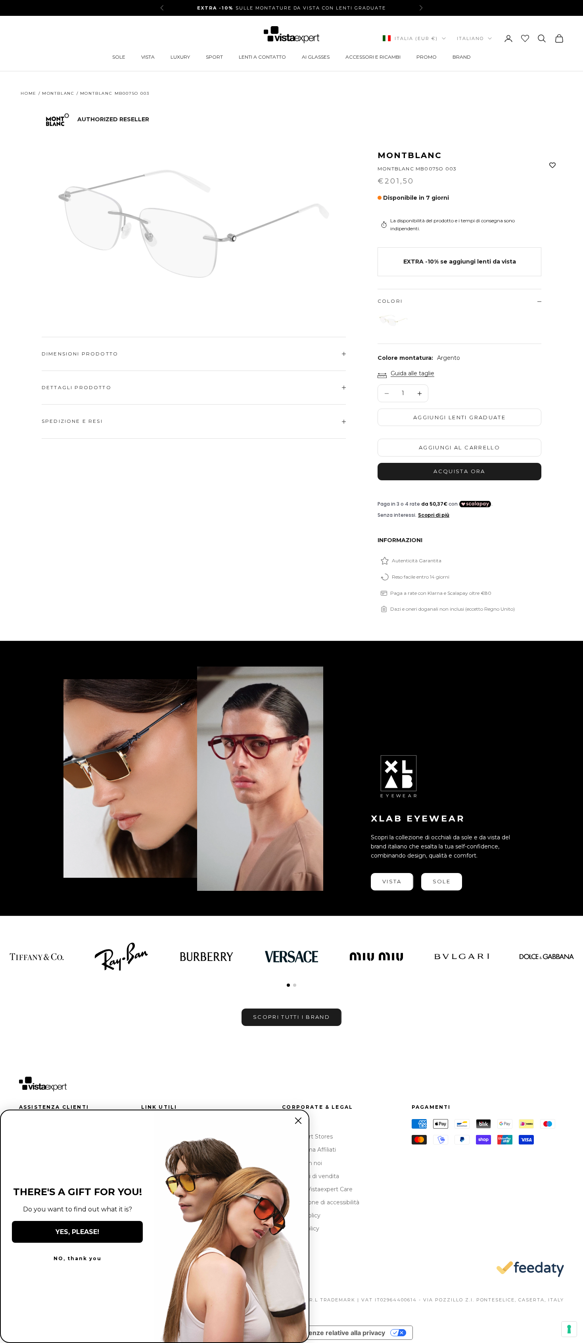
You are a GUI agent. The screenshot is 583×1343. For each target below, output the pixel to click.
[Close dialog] (298, 1121)
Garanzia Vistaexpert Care (317, 1189)
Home (28, 93)
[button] (288, 985)
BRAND (462, 57)
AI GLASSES (316, 57)
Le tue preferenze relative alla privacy (326, 1333)
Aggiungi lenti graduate (459, 417)
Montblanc (410, 155)
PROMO (426, 57)
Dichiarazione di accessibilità (320, 1202)
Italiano (470, 38)
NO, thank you (78, 1258)
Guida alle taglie (412, 373)
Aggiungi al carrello (459, 447)
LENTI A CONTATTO (262, 57)
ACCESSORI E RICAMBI (373, 57)
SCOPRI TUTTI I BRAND (291, 1017)
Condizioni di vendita (310, 1176)
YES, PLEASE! (77, 1232)
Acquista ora (459, 471)
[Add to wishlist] (552, 166)
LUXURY (180, 57)
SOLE (118, 57)
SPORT (214, 57)
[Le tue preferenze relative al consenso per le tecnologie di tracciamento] (569, 1329)
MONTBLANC (58, 93)
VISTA (148, 57)
